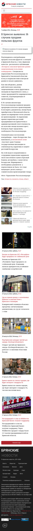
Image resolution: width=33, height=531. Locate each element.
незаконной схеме (20, 140)
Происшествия (22, 463)
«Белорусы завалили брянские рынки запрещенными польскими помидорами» (15, 69)
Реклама (12, 477)
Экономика (6, 467)
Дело (21, 467)
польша (21, 179)
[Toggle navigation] (4, 10)
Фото (21, 473)
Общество (12, 463)
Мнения (14, 467)
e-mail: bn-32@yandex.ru (16, 515)
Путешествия (6, 473)
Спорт (23, 470)
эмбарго (26, 179)
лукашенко (15, 179)
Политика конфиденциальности (12, 480)
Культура (16, 470)
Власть (5, 463)
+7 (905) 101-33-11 (5, 513)
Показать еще (17, 442)
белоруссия (8, 179)
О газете (5, 477)
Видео (15, 473)
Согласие (27, 480)
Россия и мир (6, 470)
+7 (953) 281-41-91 (26, 511)
